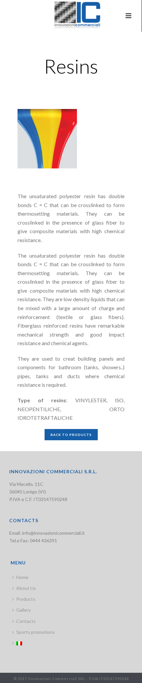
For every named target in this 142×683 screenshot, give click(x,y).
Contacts (26, 621)
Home (22, 577)
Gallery (23, 610)
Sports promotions (35, 632)
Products (25, 599)
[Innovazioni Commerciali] (70, 15)
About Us (26, 588)
